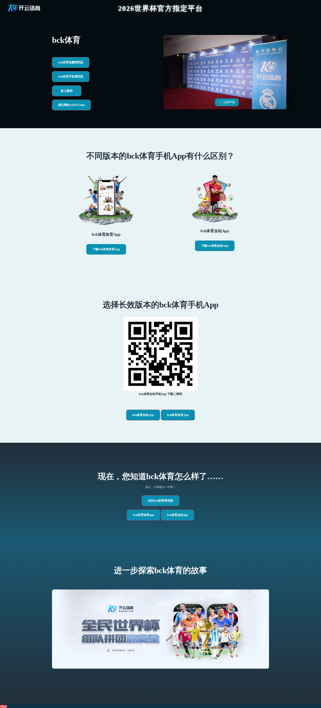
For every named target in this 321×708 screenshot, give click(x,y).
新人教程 (66, 90)
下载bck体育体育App (106, 249)
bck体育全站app (177, 514)
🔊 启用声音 (227, 102)
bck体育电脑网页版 (70, 62)
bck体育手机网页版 (70, 76)
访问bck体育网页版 (160, 500)
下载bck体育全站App (215, 245)
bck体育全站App (143, 415)
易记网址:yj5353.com (71, 104)
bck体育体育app (143, 514)
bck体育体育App (178, 415)
